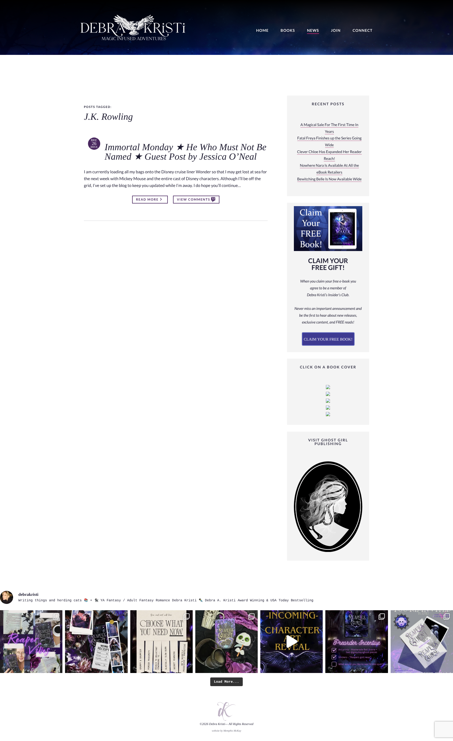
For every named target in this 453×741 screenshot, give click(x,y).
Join (336, 30)
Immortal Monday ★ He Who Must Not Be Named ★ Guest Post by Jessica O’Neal (185, 152)
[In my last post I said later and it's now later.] (291, 641)
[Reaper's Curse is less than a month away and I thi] (356, 641)
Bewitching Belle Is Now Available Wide (329, 179)
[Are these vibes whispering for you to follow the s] (31, 641)
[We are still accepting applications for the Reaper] (422, 641)
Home (262, 30)
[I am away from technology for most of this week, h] (161, 641)
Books (288, 30)
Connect (363, 30)
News (313, 30)
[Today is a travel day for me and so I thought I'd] (226, 641)
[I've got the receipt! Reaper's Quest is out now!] (96, 641)
